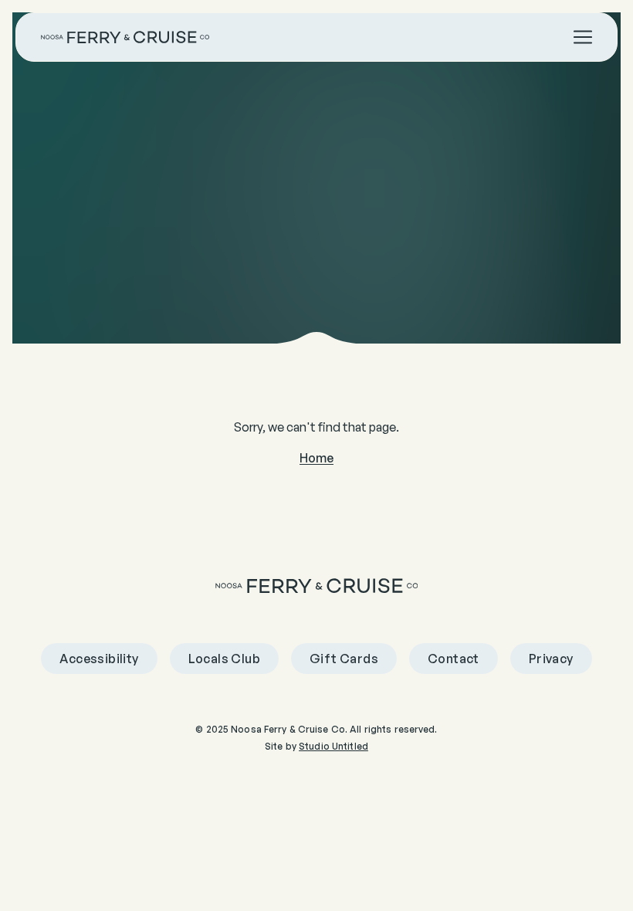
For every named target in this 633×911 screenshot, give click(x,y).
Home (316, 458)
